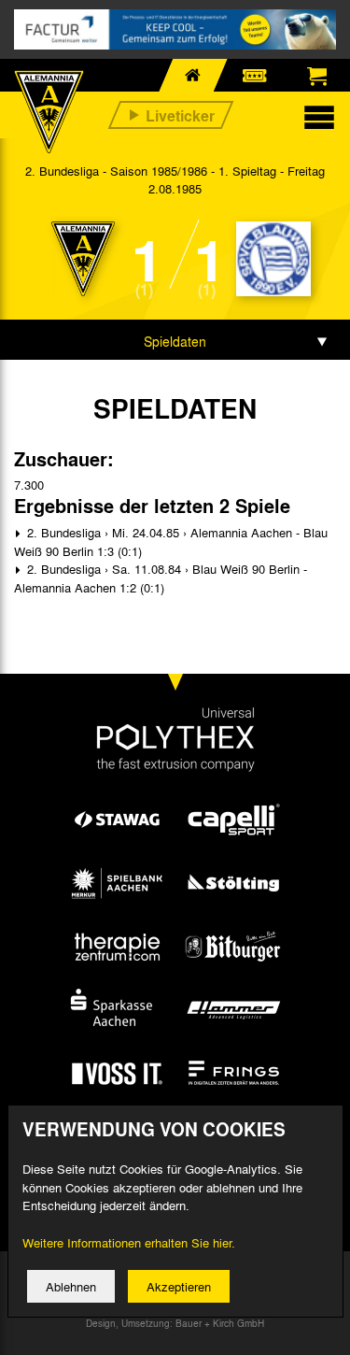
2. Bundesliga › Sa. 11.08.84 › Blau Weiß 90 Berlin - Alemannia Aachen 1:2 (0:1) (160, 578)
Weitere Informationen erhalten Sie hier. (128, 1242)
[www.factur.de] (175, 29)
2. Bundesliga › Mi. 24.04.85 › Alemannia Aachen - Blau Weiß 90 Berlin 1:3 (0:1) (171, 541)
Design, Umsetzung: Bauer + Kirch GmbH (175, 1323)
